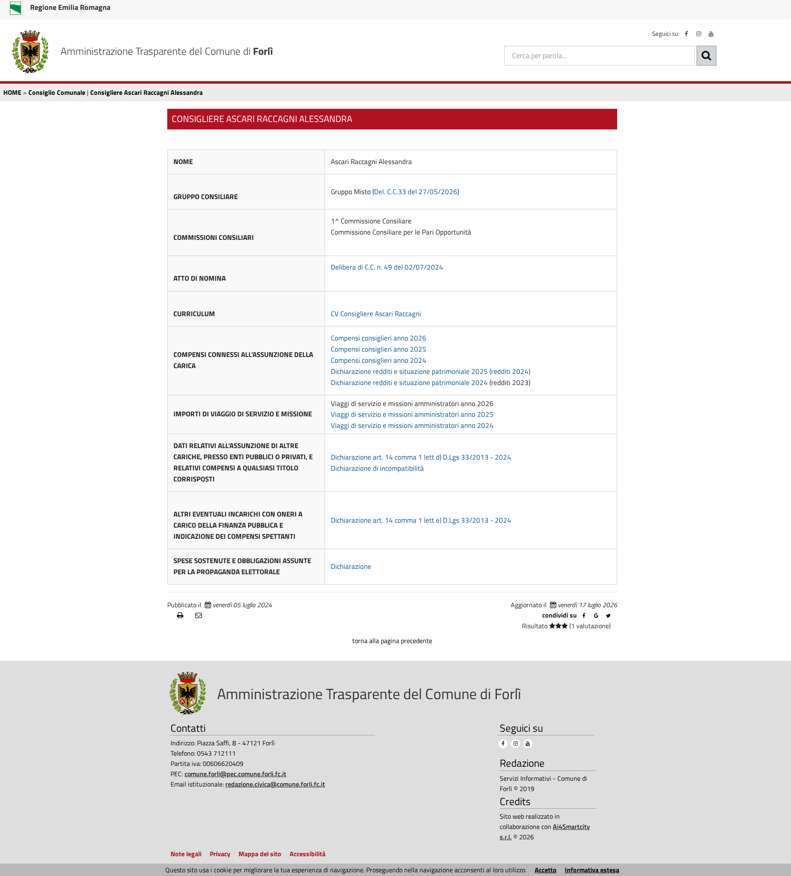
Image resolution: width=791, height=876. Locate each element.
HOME (12, 92)
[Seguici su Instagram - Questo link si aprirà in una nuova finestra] (698, 33)
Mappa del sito (260, 854)
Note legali (186, 854)
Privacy (220, 854)
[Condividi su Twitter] (608, 615)
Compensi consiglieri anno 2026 (378, 338)
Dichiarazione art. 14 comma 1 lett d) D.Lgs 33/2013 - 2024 (421, 457)
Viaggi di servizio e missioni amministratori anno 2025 (412, 414)
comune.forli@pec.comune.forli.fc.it (235, 774)
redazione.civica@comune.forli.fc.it (275, 784)
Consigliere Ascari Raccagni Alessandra (146, 92)
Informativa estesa (592, 870)
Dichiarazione (351, 566)
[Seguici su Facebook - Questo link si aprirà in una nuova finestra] (686, 33)
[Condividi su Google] (596, 615)
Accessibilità (307, 854)
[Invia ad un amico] (201, 615)
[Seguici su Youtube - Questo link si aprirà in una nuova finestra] (711, 33)
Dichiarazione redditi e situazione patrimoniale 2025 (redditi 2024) (430, 371)
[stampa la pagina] (183, 615)
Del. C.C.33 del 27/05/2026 (415, 191)
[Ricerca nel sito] (706, 56)
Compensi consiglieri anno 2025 (378, 349)
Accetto (546, 870)
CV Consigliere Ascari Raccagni (376, 313)
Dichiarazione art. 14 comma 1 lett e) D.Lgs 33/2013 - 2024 (421, 520)
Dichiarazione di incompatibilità (377, 468)
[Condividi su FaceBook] (583, 615)
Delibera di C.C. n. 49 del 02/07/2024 (387, 267)
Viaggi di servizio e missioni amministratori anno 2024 (412, 425)
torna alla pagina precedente (392, 641)
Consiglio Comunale (56, 92)
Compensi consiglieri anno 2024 (378, 360)
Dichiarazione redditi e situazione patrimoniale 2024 (409, 382)
